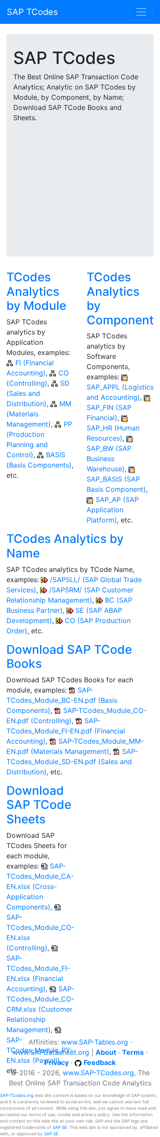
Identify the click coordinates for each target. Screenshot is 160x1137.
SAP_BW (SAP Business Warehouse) (109, 458)
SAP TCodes (32, 12)
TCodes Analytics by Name (65, 545)
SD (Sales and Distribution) (38, 393)
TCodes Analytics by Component (120, 298)
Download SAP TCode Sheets (38, 804)
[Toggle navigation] (141, 11)
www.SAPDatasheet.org (50, 1052)
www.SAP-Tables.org (94, 1042)
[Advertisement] (80, 184)
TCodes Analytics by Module (36, 291)
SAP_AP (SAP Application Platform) (113, 509)
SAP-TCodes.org (16, 1095)
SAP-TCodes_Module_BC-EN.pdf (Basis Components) (61, 700)
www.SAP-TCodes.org (98, 1072)
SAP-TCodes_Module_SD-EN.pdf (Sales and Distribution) (72, 761)
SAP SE (59, 1127)
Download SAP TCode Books (69, 656)
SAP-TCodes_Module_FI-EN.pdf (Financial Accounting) (65, 730)
